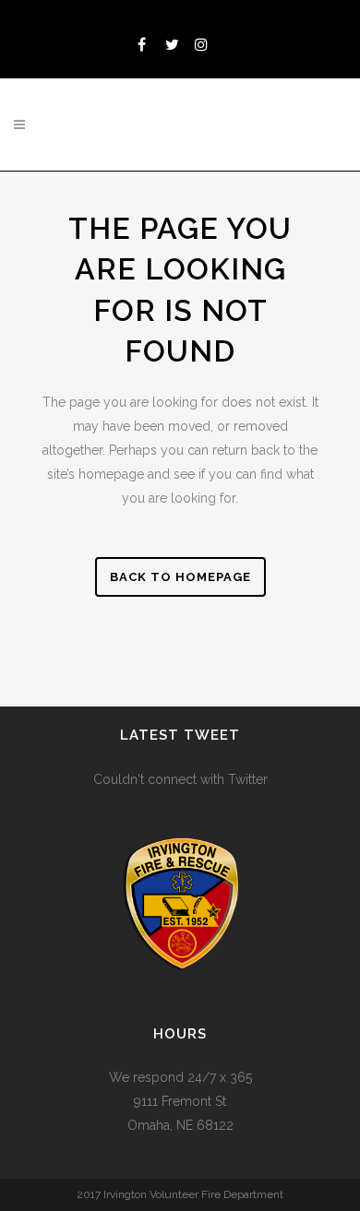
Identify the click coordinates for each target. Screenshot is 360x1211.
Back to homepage (180, 577)
